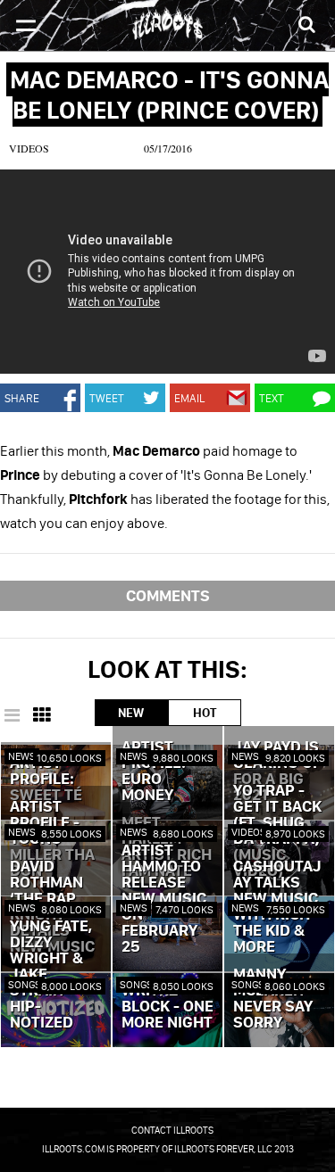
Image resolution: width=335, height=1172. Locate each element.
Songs (24, 984)
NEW (131, 713)
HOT (204, 713)
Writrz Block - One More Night (167, 1007)
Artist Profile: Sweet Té (46, 780)
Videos (29, 148)
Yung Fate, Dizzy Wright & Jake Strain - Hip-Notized (51, 975)
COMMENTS (168, 595)
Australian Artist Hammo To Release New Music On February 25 (167, 891)
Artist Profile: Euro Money (153, 772)
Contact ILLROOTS (172, 1130)
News (22, 756)
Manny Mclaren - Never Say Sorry (273, 999)
